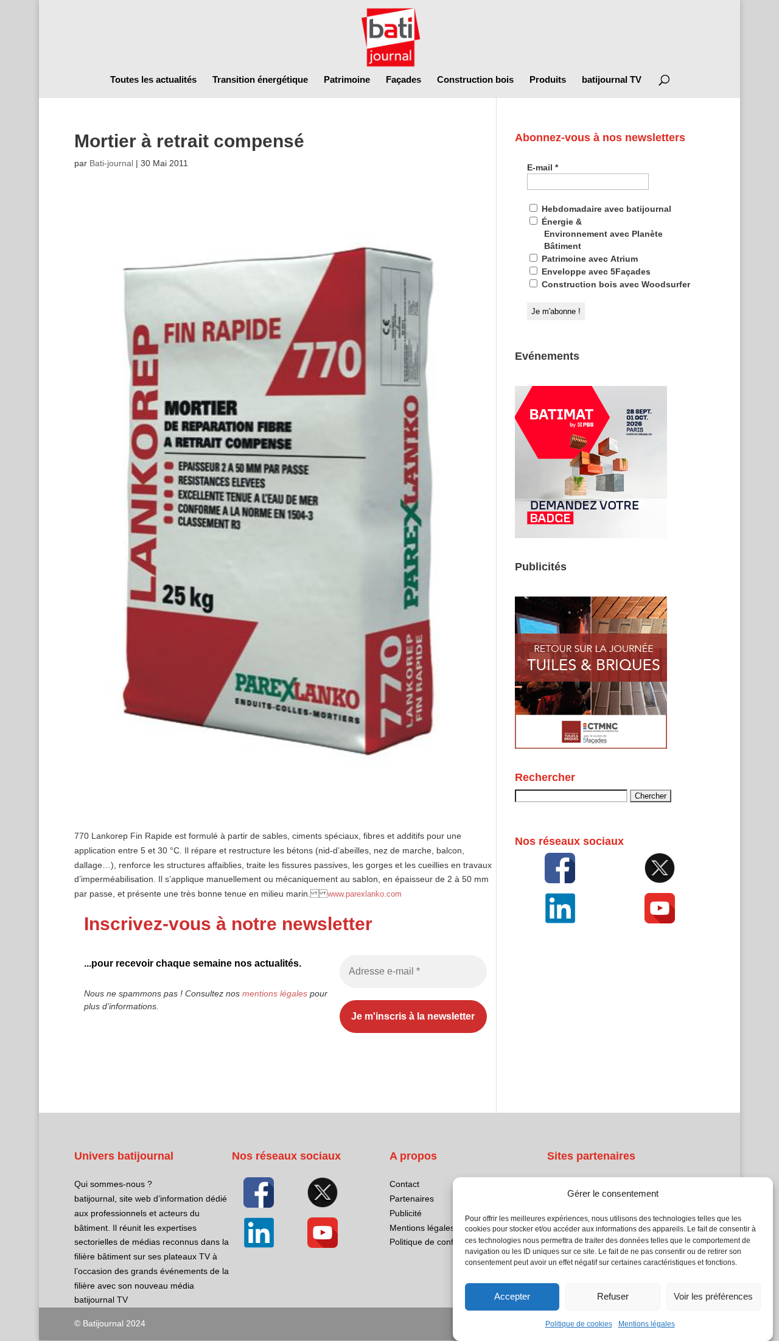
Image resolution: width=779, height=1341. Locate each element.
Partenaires (412, 1198)
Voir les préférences (713, 1297)
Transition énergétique (260, 80)
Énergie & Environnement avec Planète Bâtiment (601, 234)
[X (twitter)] (660, 868)
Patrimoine (347, 80)
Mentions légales (646, 1324)
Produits (547, 80)
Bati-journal (111, 163)
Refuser (613, 1297)
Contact (404, 1184)
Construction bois (475, 80)
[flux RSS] (560, 868)
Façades (403, 80)
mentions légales (274, 993)
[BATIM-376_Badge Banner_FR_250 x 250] (591, 535)
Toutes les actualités (153, 80)
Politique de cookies (578, 1324)
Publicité (406, 1213)
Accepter (512, 1297)
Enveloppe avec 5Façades (595, 271)
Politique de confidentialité (440, 1242)
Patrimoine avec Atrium (588, 259)
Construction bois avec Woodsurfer (614, 284)
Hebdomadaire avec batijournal (605, 209)
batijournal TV (611, 80)
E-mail (542, 167)
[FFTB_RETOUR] (591, 746)
